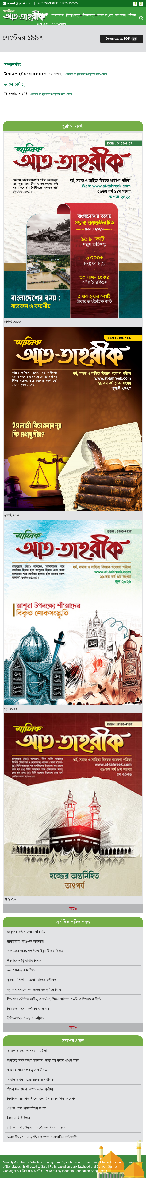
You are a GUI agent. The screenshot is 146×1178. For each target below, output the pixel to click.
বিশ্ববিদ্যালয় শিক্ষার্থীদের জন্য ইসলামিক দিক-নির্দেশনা (42, 1099)
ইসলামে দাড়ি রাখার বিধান (24, 961)
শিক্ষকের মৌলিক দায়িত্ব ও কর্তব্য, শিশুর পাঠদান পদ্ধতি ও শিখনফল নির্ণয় (54, 999)
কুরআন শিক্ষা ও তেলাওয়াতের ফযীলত (31, 980)
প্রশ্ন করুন (43, 24)
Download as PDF (121, 38)
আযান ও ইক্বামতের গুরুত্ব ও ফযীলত (30, 1079)
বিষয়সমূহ (89, 15)
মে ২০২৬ (10, 899)
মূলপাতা (42, 15)
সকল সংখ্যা (105, 15)
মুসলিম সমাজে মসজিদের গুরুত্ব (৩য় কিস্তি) (35, 989)
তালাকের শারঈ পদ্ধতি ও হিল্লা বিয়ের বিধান (35, 951)
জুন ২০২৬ (10, 708)
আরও (73, 908)
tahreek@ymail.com (19, 3)
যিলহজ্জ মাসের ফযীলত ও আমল (28, 1008)
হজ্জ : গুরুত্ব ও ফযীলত (21, 970)
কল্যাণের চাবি (39, 94)
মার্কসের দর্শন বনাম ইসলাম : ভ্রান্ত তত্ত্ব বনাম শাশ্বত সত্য (43, 1060)
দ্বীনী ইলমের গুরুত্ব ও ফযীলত (25, 1018)
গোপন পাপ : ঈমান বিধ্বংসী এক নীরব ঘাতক (36, 1127)
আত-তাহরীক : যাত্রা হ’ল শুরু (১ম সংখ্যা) (57, 74)
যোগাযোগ (57, 15)
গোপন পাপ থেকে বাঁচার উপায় (26, 1108)
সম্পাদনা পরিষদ (125, 15)
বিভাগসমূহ (73, 15)
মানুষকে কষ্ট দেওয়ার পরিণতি (26, 932)
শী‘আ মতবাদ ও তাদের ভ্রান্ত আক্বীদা (30, 1089)
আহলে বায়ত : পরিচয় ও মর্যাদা (27, 1051)
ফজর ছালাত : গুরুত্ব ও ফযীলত (27, 1070)
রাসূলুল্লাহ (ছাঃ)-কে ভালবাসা (25, 941)
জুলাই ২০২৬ (12, 515)
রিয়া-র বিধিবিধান (18, 1118)
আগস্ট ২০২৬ (12, 322)
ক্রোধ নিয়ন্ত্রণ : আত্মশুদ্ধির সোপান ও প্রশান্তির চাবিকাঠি (41, 1137)
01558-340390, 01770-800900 (59, 3)
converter (59, 24)
